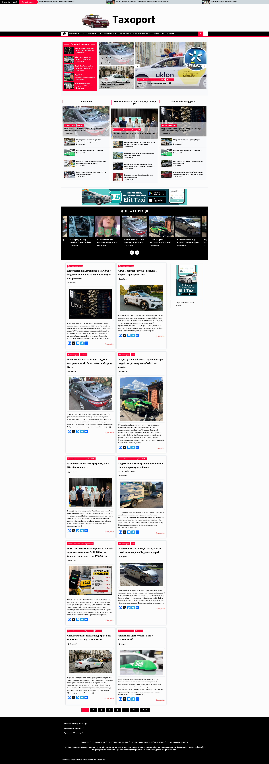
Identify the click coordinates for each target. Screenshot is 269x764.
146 (134, 710)
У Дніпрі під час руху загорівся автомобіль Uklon (80, 241)
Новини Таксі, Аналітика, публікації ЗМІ (135, 103)
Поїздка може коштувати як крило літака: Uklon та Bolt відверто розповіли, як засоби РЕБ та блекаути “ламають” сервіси (138, 165)
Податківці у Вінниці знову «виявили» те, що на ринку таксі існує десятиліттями (175, 1)
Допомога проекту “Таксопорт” (76, 724)
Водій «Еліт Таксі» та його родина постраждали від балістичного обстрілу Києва (84, 67)
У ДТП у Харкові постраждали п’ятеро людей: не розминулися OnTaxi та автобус (84, 76)
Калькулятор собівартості (74, 728)
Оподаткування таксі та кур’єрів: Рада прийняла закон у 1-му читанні (115, 83)
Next (204, 66)
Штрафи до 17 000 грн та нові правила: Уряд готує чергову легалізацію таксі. (91, 162)
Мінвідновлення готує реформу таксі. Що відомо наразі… (72, 1)
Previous (137, 66)
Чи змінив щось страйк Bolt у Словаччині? (155, 83)
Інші (133, 355)
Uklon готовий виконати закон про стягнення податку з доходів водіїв (91, 173)
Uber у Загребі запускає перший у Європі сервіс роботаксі (83, 58)
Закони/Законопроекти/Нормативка (134, 33)
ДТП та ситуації (88, 33)
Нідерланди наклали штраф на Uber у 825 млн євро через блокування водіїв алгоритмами (85, 49)
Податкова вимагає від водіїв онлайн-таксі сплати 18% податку (138, 176)
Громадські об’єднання (162, 33)
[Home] (64, 34)
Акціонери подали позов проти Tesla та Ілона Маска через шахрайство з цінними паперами (188, 173)
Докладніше (109, 344)
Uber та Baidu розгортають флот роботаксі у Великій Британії (188, 162)
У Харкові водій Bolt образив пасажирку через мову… (106, 241)
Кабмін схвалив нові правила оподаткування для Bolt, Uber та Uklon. (139, 154)
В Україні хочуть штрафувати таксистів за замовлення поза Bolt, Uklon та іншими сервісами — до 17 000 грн (90, 552)
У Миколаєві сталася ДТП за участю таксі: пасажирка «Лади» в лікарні (187, 241)
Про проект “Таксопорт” (73, 733)
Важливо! (73, 33)
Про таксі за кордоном (107, 33)
